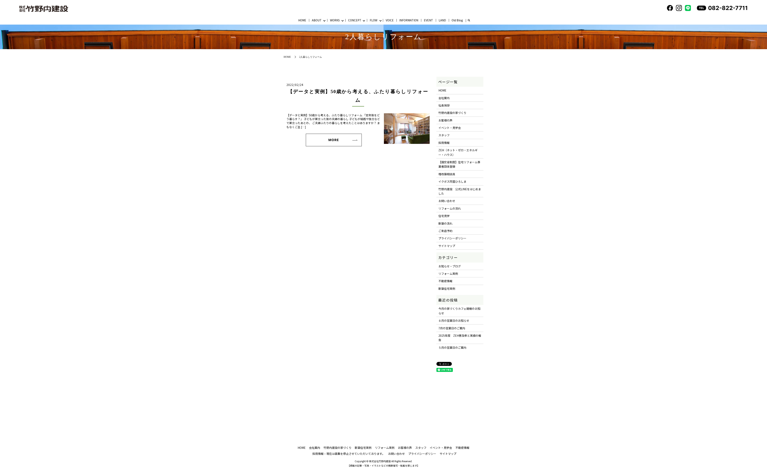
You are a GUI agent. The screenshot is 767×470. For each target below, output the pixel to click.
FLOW (373, 20)
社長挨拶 (444, 105)
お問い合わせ (446, 201)
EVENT (428, 20)
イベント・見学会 (449, 128)
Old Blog (457, 20)
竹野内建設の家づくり (452, 113)
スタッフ (444, 135)
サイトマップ (446, 246)
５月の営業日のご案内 (452, 348)
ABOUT (317, 20)
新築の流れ (445, 223)
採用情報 (444, 143)
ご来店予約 (445, 231)
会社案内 (444, 98)
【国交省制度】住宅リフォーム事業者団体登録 (459, 164)
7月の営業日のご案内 (451, 328)
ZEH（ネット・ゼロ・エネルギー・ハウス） (458, 152)
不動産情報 (445, 281)
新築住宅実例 (446, 289)
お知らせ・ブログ (449, 266)
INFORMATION (408, 20)
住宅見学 (444, 216)
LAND (442, 20)
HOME (302, 20)
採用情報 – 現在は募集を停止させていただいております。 (348, 454)
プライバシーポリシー (452, 238)
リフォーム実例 (448, 274)
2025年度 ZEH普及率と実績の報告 (459, 338)
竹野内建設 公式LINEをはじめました (459, 191)
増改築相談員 (446, 174)
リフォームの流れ (449, 208)
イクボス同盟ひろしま (452, 181)
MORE (333, 140)
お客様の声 (445, 120)
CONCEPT (354, 20)
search (469, 21)
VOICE (390, 20)
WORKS (335, 20)
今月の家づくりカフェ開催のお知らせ (459, 311)
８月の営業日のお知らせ (453, 321)
